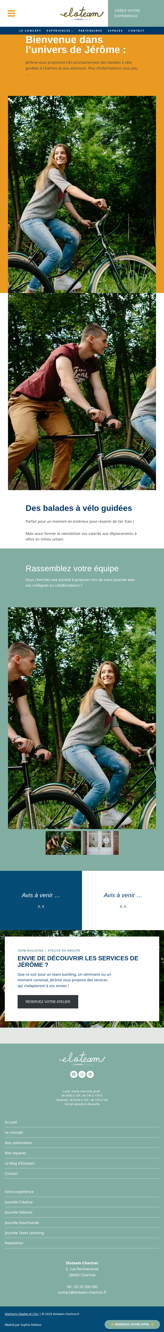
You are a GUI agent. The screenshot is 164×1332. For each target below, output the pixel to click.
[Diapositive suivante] (153, 718)
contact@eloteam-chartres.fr (82, 1292)
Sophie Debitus (31, 1325)
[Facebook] (73, 1074)
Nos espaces (15, 1152)
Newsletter (14, 1243)
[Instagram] (82, 1074)
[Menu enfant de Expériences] (60, 31)
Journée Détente (18, 1212)
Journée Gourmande (22, 1222)
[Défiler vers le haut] (153, 1318)
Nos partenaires (18, 1142)
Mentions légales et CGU (22, 1314)
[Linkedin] (90, 1074)
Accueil (11, 1122)
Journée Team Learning (24, 1232)
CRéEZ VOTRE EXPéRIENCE (127, 13)
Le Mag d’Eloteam (20, 1163)
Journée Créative (19, 1202)
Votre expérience (19, 1191)
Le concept (30, 30)
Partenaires (91, 30)
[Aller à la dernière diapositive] (11, 718)
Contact (136, 30)
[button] (63, 843)
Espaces (115, 30)
